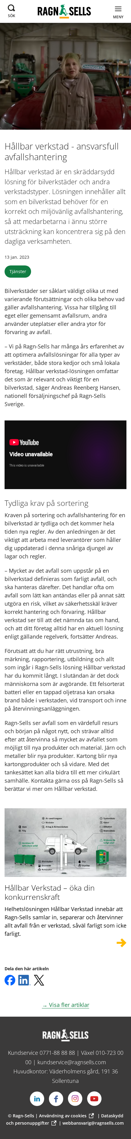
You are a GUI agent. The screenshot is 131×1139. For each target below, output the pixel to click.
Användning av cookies (63, 1116)
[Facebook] (56, 1098)
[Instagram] (75, 1098)
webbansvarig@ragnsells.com (93, 1123)
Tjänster (17, 271)
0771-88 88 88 (57, 1052)
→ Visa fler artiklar (65, 1004)
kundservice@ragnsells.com (71, 1062)
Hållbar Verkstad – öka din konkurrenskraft (50, 892)
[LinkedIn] (37, 1098)
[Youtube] (94, 1098)
